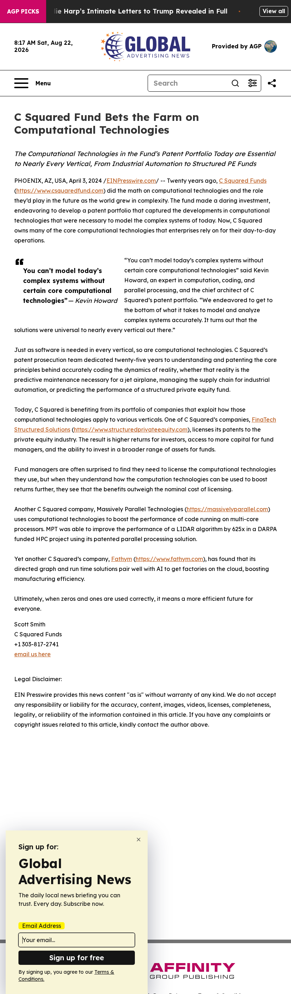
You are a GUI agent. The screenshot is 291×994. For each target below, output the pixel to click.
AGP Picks (23, 11)
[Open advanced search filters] (252, 83)
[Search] (235, 83)
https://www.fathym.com (169, 558)
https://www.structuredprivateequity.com (130, 429)
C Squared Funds (243, 180)
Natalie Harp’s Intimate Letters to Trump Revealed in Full (132, 11)
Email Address (41, 925)
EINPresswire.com (131, 180)
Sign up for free (76, 957)
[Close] (138, 839)
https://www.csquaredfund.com (59, 190)
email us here (32, 654)
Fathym (121, 558)
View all (274, 11)
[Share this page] (272, 83)
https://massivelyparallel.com (227, 509)
